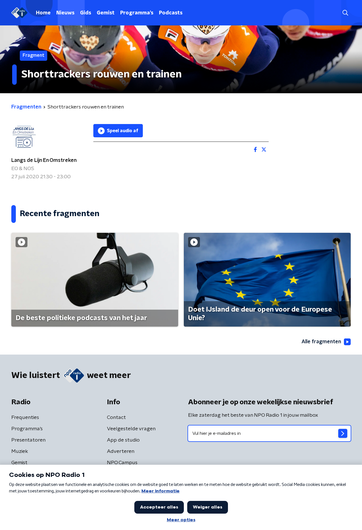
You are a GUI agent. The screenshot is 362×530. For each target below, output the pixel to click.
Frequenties (25, 417)
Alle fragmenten (321, 341)
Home (43, 13)
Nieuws (65, 13)
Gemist (106, 13)
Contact (116, 417)
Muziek (19, 451)
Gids (85, 13)
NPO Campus (122, 462)
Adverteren (120, 451)
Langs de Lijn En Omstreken (44, 160)
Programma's (136, 13)
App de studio (123, 440)
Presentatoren (28, 440)
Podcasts (170, 13)
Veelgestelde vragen (131, 428)
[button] (345, 13)
